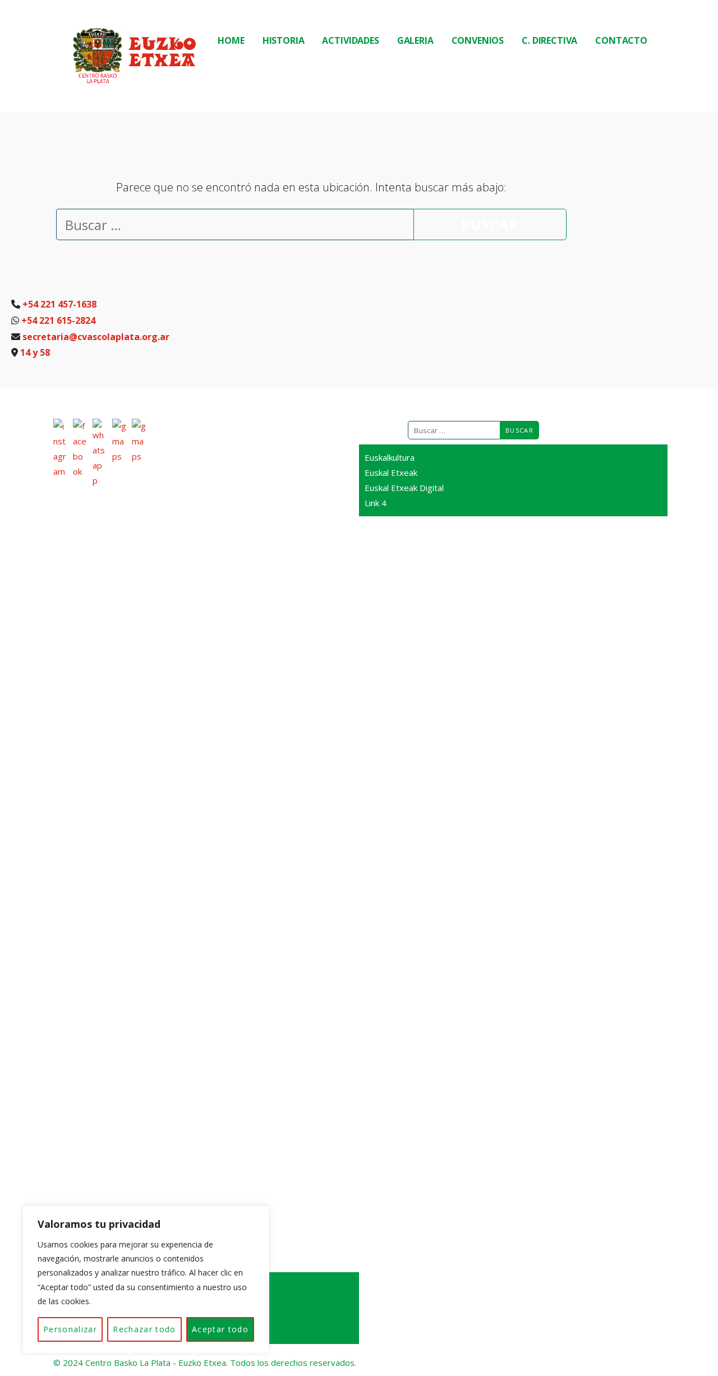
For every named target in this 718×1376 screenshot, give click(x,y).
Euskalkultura (390, 457)
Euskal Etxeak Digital (404, 487)
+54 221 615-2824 (58, 320)
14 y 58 (35, 352)
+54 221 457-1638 (59, 304)
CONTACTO (621, 40)
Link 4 (375, 502)
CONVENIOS (478, 40)
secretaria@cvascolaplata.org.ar (95, 337)
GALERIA (415, 40)
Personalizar (70, 1329)
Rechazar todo (144, 1329)
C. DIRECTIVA (549, 40)
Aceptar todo (220, 1329)
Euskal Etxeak (391, 472)
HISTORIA (284, 40)
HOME (231, 40)
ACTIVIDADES (350, 40)
